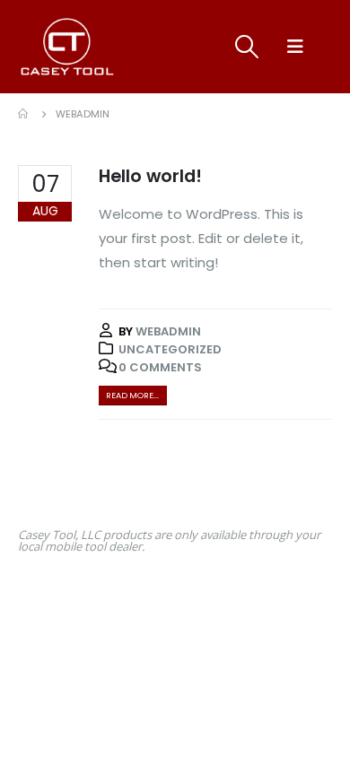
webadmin (168, 331)
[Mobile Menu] (295, 46)
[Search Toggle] (246, 46)
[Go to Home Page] (24, 114)
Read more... (132, 395)
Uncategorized (170, 349)
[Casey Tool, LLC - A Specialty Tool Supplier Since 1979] (67, 46)
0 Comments (160, 367)
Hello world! (150, 176)
